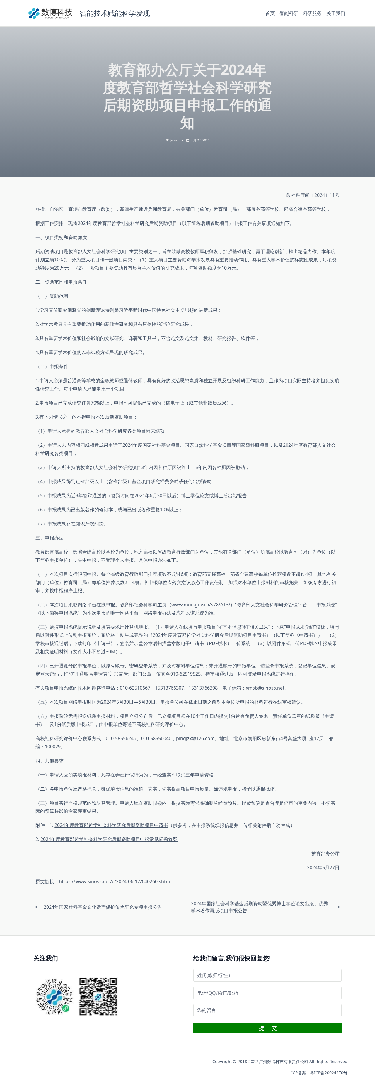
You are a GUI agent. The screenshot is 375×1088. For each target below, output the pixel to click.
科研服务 (312, 13)
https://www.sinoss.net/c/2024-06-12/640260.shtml (115, 881)
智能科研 (288, 13)
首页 (270, 13)
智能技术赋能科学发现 (115, 13)
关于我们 (335, 13)
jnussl (174, 140)
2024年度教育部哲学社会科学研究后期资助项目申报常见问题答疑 (109, 839)
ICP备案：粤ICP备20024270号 (319, 1072)
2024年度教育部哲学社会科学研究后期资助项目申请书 (111, 825)
